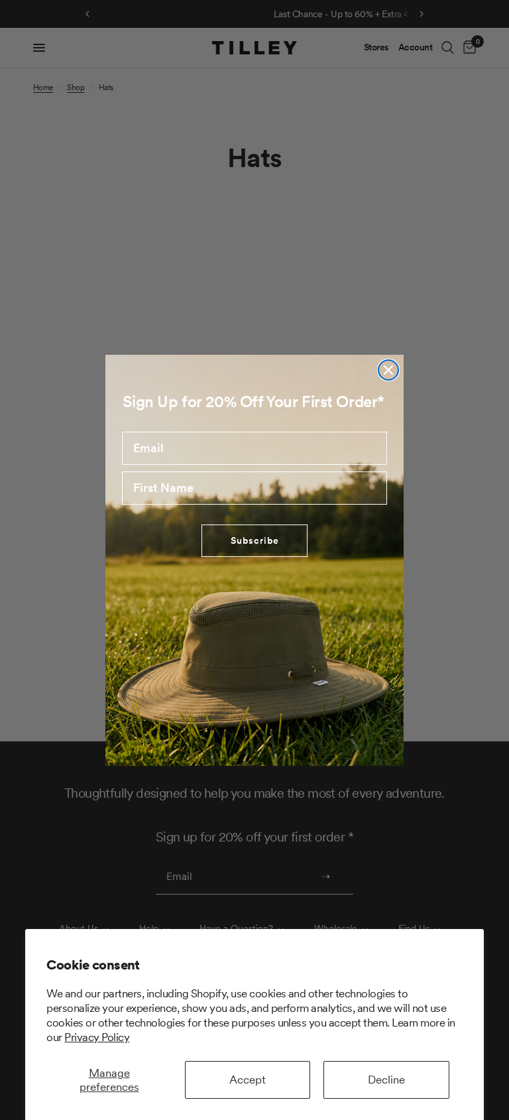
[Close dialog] (388, 370)
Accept (247, 1079)
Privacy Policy (96, 1037)
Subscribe (255, 540)
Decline (386, 1079)
